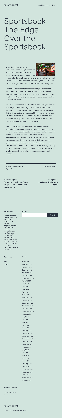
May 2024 (25, 289)
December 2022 (27, 336)
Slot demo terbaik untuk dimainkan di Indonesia (10, 217)
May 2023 (25, 322)
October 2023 (27, 308)
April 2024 (25, 292)
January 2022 (27, 366)
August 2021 (26, 380)
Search (24, 211)
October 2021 (26, 375)
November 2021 (27, 372)
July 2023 (25, 317)
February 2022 (27, 364)
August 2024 (26, 281)
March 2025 (26, 262)
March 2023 (26, 328)
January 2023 (27, 333)
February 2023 (27, 330)
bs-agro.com (11, 5)
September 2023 (28, 311)
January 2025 (27, 267)
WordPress (22, 410)
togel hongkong (44, 5)
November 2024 (27, 273)
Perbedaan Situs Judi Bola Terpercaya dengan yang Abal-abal (10, 224)
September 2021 (27, 377)
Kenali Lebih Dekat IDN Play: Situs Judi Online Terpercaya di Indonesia (10, 242)
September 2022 (28, 344)
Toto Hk (55, 5)
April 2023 (25, 325)
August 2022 (26, 347)
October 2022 (27, 342)
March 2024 (26, 295)
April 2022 (25, 358)
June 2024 (25, 286)
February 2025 (27, 264)
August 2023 (26, 314)
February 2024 (27, 297)
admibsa (10, 169)
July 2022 (25, 350)
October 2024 (27, 275)
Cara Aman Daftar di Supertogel (11, 248)
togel (6, 264)
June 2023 (25, 319)
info (54, 166)
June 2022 (25, 352)
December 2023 (27, 303)
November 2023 (27, 306)
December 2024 (27, 270)
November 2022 (27, 339)
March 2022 (26, 361)
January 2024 (27, 300)
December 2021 (27, 369)
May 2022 (25, 355)
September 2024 (28, 278)
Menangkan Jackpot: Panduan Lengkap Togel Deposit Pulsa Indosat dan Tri (10, 233)
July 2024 (25, 284)
